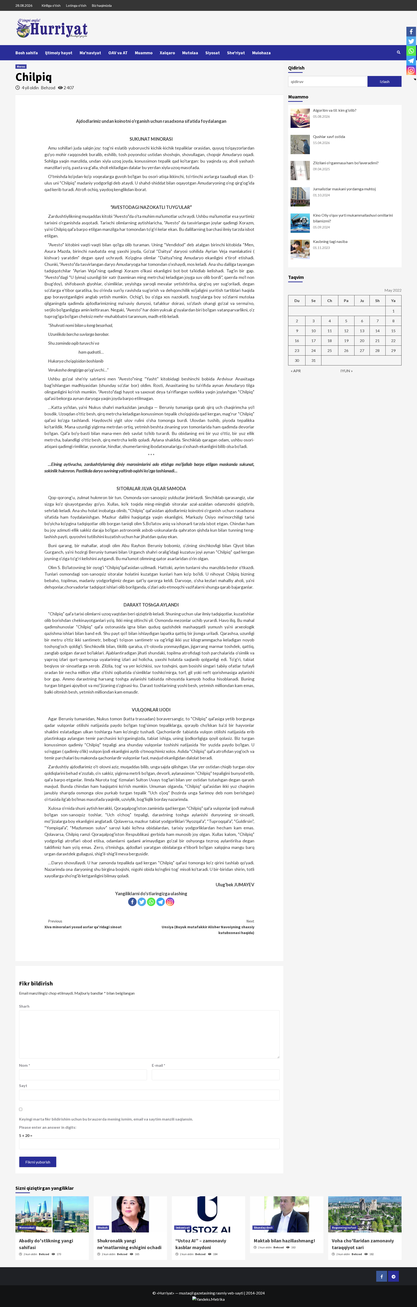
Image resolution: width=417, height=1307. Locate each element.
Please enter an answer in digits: (47, 1127)
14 (377, 330)
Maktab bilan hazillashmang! (284, 1241)
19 (346, 340)
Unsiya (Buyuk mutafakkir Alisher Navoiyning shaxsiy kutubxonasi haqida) (208, 927)
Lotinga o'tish (76, 5)
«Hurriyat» (165, 1293)
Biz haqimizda (102, 5)
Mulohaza (261, 52)
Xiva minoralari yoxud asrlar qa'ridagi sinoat (83, 924)
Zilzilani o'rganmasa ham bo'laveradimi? (346, 162)
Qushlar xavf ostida (329, 136)
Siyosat (212, 52)
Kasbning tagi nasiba (330, 241)
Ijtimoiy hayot (58, 52)
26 (346, 350)
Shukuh (102, 1227)
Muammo (144, 52)
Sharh (24, 1006)
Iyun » (347, 370)
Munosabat (27, 1227)
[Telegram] (160, 902)
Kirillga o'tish (51, 5)
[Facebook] (132, 902)
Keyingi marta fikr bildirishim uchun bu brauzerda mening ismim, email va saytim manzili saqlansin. (106, 1119)
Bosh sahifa (26, 52)
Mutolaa (190, 52)
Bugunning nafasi (344, 1227)
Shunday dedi (263, 1227)
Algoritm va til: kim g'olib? (334, 110)
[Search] (399, 52)
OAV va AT (118, 52)
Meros (21, 66)
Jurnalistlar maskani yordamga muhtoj (344, 188)
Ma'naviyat (90, 52)
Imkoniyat (183, 1227)
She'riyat (236, 52)
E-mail (158, 1065)
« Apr (296, 370)
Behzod (48, 87)
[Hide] (415, 79)
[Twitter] (142, 902)
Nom (24, 1065)
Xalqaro (167, 52)
